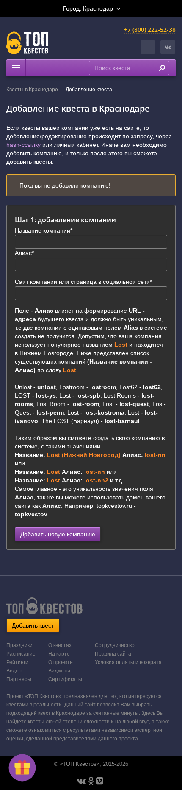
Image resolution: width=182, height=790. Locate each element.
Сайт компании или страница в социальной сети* (83, 281)
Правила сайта (113, 654)
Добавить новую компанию (57, 534)
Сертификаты (65, 679)
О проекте (60, 662)
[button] (168, 47)
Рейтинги (17, 662)
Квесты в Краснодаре (32, 89)
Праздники (19, 645)
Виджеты (59, 671)
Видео (14, 671)
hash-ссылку (23, 144)
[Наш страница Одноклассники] (91, 781)
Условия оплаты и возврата (128, 662)
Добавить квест (33, 625)
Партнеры (18, 679)
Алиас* (24, 252)
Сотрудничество (115, 645)
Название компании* (43, 230)
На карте (59, 654)
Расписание (21, 654)
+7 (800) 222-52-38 (150, 29)
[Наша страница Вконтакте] (81, 781)
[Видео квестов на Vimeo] (99, 781)
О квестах (60, 645)
